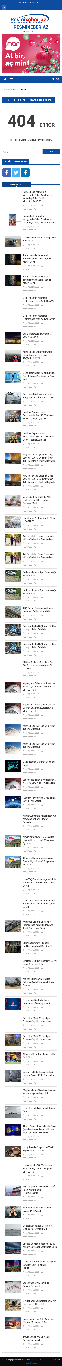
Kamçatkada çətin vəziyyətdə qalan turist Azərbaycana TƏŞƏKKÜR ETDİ (37, 355)
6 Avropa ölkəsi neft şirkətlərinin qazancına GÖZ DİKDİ (39, 1302)
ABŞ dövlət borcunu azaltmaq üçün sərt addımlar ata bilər (38, 610)
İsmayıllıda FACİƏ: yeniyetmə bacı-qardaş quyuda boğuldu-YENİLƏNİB (38, 1168)
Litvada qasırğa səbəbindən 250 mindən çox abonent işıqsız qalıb (40, 1245)
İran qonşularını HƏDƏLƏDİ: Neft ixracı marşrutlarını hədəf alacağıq (39, 1189)
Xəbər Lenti (16, 184)
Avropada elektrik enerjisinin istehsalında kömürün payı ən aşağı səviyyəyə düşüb (38, 925)
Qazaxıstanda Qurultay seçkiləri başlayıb (39, 763)
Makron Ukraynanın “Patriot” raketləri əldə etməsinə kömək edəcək (38, 982)
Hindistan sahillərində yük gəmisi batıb (39, 1110)
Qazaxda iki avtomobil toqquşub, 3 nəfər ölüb (39, 239)
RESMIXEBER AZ (29, 209)
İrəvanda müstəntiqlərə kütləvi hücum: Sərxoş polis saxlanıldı (38, 1074)
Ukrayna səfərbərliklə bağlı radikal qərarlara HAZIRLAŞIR (38, 944)
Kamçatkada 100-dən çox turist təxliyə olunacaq (39, 727)
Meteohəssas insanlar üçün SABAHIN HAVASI (37, 1209)
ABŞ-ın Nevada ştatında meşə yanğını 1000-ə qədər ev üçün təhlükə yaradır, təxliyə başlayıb (39, 457)
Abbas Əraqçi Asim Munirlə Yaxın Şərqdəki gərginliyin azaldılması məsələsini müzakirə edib (39, 1129)
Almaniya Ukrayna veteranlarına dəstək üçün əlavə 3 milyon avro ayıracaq (39, 840)
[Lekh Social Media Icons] (6, 172)
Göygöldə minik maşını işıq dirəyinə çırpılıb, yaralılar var (37, 1038)
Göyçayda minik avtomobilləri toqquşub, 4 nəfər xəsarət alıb (38, 396)
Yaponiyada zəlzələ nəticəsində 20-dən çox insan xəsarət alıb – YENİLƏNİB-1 (39, 686)
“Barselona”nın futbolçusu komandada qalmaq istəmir (36, 1002)
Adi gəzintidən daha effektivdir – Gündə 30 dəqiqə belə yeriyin (39, 538)
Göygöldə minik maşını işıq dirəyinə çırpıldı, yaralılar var (37, 1020)
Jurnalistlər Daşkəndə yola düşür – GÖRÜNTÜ (39, 520)
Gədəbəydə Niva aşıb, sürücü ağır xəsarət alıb (39, 574)
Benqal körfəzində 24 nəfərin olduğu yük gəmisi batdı (37, 1227)
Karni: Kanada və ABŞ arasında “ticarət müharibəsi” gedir (38, 1321)
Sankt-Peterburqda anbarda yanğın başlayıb (37, 335)
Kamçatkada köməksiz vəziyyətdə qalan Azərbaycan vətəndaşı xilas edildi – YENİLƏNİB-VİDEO (37, 197)
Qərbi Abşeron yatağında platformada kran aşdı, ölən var (39, 299)
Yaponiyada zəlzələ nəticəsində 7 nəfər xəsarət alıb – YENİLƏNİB (39, 781)
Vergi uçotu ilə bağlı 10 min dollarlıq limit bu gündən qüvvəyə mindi (37, 500)
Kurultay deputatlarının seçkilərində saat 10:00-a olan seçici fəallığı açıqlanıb (38, 415)
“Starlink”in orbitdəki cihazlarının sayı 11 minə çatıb (39, 799)
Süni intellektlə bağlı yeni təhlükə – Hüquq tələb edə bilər (39, 628)
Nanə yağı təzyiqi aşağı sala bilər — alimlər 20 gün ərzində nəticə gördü (40, 882)
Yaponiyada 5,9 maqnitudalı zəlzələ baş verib (36, 1285)
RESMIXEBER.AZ (31, 27)
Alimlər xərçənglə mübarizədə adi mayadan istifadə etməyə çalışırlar (39, 819)
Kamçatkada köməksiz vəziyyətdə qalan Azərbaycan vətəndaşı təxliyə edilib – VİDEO (39, 219)
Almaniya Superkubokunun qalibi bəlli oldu (39, 1056)
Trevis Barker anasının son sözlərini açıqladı (36, 1339)
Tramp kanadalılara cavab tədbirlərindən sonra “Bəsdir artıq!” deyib (37, 258)
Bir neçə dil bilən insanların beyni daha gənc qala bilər (40, 962)
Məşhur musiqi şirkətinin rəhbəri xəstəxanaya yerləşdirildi (39, 1092)
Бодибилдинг (31, 1363)
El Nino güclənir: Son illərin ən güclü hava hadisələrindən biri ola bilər (38, 665)
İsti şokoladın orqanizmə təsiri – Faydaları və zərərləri (39, 1149)
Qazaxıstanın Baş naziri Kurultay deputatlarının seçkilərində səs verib (39, 376)
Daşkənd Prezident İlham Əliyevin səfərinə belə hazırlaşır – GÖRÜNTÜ (40, 1264)
